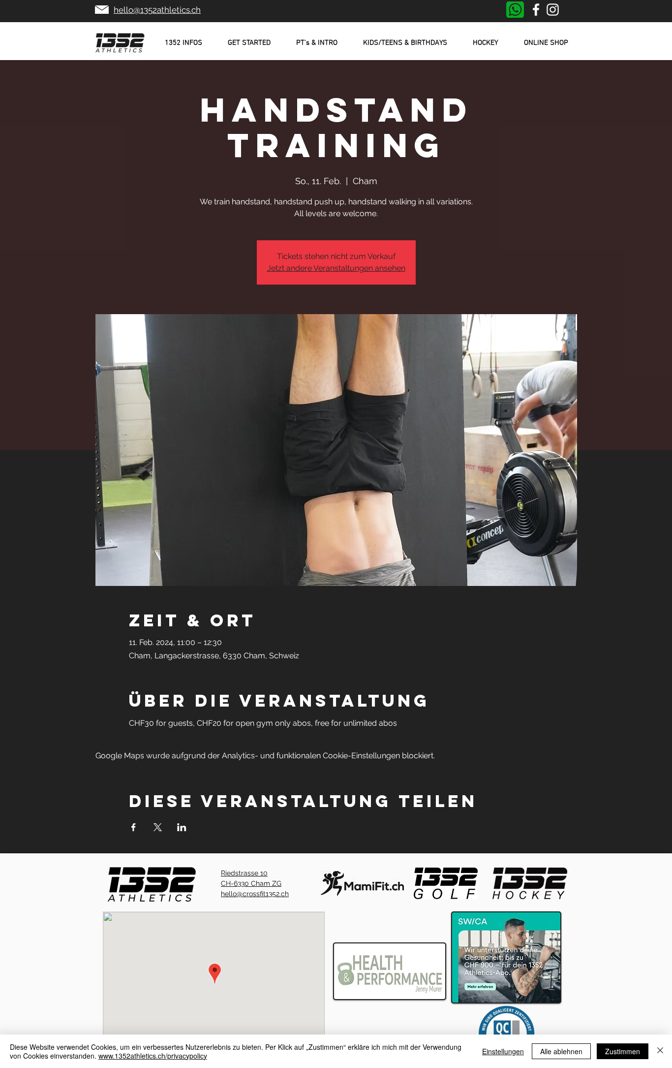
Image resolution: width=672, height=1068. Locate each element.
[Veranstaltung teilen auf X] (157, 827)
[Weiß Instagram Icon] (553, 9)
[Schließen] (660, 1051)
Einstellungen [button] (503, 1051)
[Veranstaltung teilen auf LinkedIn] (181, 827)
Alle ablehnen (561, 1051)
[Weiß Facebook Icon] (536, 9)
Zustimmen (622, 1051)
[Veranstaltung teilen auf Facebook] (133, 827)
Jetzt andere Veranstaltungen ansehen (336, 268)
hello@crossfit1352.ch (255, 894)
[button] (183, 43)
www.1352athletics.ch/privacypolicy (152, 1056)
